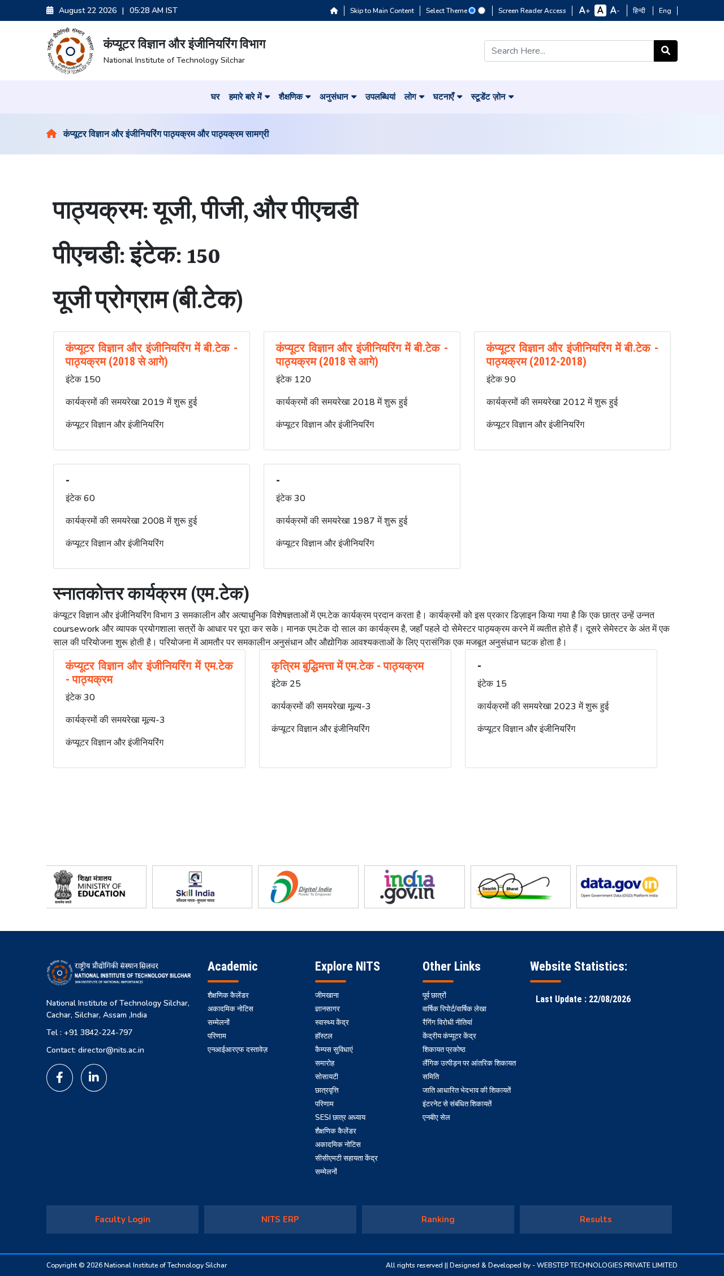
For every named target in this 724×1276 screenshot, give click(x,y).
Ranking (438, 1219)
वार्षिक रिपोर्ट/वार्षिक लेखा (454, 1009)
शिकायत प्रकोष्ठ (444, 1050)
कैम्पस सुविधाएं (334, 1050)
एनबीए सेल (436, 1118)
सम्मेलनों (219, 1023)
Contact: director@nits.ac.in (95, 1050)
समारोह (324, 1063)
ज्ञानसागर (327, 1009)
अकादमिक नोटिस (230, 1009)
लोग (410, 96)
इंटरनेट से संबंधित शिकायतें (457, 1104)
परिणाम (217, 1036)
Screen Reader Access (532, 10)
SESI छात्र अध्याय (340, 1118)
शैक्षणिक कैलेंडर (228, 995)
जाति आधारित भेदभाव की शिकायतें (467, 1090)
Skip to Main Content (382, 10)
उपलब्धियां (380, 96)
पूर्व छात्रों (434, 995)
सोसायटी (326, 1077)
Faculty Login (122, 1219)
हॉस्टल (324, 1036)
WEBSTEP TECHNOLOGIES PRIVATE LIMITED (607, 1265)
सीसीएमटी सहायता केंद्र (346, 1158)
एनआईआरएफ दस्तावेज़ (238, 1050)
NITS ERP (280, 1219)
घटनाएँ (443, 96)
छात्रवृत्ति (327, 1090)
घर (215, 96)
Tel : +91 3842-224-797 (89, 1032)
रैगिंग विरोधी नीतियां (447, 1023)
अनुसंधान (334, 96)
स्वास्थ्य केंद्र (332, 1023)
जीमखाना (327, 995)
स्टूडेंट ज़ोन (488, 96)
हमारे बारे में (245, 96)
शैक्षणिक (291, 96)
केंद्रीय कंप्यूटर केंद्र (449, 1036)
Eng (665, 10)
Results (596, 1219)
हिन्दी (640, 10)
